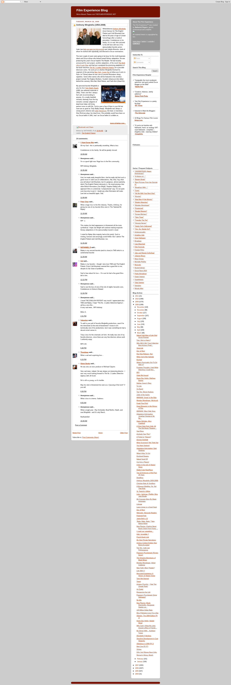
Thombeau (84, 352)
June (139, 324)
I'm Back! (140, 389)
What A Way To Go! (143, 453)
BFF (138, 372)
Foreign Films (139, 250)
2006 (137, 668)
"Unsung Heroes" (141, 223)
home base (136, 41)
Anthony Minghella (119, 29)
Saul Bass (140, 431)
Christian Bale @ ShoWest (146, 483)
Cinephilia (139, 134)
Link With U (141, 571)
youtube (151, 41)
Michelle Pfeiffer (140, 262)
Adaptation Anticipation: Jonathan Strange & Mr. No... (146, 416)
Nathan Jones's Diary (144, 383)
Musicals (138, 265)
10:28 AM (83, 421)
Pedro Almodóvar (141, 274)
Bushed (139, 360)
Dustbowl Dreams (143, 456)
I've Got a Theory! (143, 462)
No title (139, 600)
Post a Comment (81, 425)
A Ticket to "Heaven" (144, 437)
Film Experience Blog (92, 10)
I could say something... (145, 531)
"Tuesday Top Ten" (141, 220)
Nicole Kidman (140, 268)
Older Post (124, 433)
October (140, 313)
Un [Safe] (140, 589)
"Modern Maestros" (141, 202)
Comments (139, 62)
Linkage (139, 504)
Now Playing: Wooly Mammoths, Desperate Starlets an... (145, 605)
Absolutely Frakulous (144, 636)
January (140, 661)
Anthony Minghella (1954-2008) (91, 25)
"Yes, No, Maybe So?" (142, 229)
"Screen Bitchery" (141, 214)
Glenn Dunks (85, 363)
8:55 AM (83, 403)
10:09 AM (83, 154)
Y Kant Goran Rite (87, 142)
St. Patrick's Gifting (143, 491)
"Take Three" (139, 217)
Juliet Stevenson (100, 111)
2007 (137, 665)
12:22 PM (83, 280)
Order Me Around (142, 375)
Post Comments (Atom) (90, 437)
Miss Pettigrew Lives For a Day (147, 613)
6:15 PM (83, 359)
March (139, 333)
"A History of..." (140, 176)
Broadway (138, 241)
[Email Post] (105, 131)
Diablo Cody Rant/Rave (145, 470)
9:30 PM (83, 391)
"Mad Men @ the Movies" (144, 199)
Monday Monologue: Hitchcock (147, 400)
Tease (139, 581)
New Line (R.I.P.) (142, 646)
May (139, 327)
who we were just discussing (94, 49)
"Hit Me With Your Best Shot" (145, 193)
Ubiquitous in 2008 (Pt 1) (145, 644)
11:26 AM (83, 243)
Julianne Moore (140, 256)
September (141, 316)
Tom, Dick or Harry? (144, 340)
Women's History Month (145, 655)
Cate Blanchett (140, 244)
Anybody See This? (143, 434)
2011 (137, 296)
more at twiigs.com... (118, 123)
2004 (137, 674)
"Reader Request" (141, 211)
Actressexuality (140, 232)
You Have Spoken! (143, 445)
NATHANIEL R (85, 247)
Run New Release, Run (145, 354)
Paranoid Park (141, 516)
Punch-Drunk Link (143, 537)
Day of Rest (141, 351)
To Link (139, 386)
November (141, 310)
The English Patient (88, 133)
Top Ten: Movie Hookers (145, 392)
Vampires (138, 286)
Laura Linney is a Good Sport (147, 507)
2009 (137, 302)
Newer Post (77, 433)
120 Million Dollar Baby (145, 610)
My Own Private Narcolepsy (146, 540)
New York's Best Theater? (146, 568)
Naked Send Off (142, 459)
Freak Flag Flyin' (142, 403)
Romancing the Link (143, 592)
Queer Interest (140, 277)
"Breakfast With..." (141, 187)
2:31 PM (83, 316)
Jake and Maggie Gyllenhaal (144, 253)
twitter (144, 41)
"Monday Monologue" (142, 205)
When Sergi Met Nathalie (145, 357)
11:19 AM (83, 213)
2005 (137, 671)
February (140, 659)
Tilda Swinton (139, 282)
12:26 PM (83, 293)
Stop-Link (140, 348)
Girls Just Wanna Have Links (147, 652)
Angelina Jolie (139, 235)
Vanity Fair (139, 87)
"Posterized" (139, 208)
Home (100, 433)
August (139, 318)
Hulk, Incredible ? (143, 534)
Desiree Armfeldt (142, 440)
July (138, 321)
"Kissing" (138, 196)
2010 (137, 299)
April (139, 330)
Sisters (139, 649)
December (141, 307)
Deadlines (140, 478)
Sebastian (84, 320)
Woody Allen (139, 288)
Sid (81, 261)
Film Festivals (139, 247)
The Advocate (140, 113)
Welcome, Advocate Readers (147, 513)
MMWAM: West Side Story (146, 411)
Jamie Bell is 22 (142, 519)
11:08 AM (83, 198)
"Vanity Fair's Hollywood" (143, 226)
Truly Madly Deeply (92, 88)
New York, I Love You (101, 72)
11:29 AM (83, 257)
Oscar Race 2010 (141, 271)
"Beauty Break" (140, 179)
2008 (137, 304)
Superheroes (139, 279)
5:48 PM (83, 348)
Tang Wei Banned (143, 579)
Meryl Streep (139, 259)
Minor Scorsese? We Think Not (147, 443)
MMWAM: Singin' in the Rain (147, 397)
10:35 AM (83, 170)
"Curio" (137, 190)
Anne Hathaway (140, 238)
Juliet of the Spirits (143, 395)
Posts (137, 58)
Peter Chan (84, 202)
